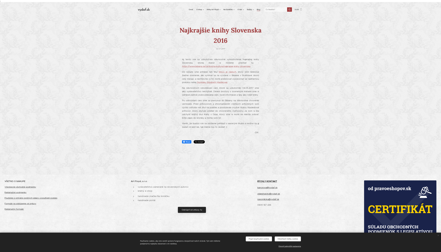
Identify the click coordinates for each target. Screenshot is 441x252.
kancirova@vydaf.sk (267, 187)
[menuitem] (191, 9)
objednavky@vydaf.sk (268, 193)
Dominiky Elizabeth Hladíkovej (212, 82)
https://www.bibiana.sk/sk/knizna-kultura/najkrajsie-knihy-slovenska (216, 66)
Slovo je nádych (227, 72)
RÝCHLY (262, 181)
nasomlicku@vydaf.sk (268, 199)
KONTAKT (272, 181)
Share (188, 142)
